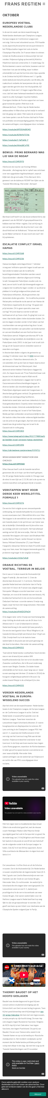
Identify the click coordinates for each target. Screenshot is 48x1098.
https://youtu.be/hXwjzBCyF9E (16, 145)
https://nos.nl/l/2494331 (13, 685)
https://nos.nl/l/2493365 (14, 464)
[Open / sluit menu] (44, 3)
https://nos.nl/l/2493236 (13, 258)
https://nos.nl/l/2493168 (13, 253)
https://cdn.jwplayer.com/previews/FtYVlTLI (21, 450)
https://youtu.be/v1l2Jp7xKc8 (15, 558)
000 (31, 356)
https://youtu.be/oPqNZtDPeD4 (16, 611)
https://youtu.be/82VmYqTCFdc (16, 135)
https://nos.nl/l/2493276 (13, 503)
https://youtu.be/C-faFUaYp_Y (15, 140)
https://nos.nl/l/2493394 (13, 445)
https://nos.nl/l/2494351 (13, 647)
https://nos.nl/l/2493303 (13, 431)
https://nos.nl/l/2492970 (13, 161)
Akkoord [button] (37, 1094)
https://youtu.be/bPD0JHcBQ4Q (17, 129)
